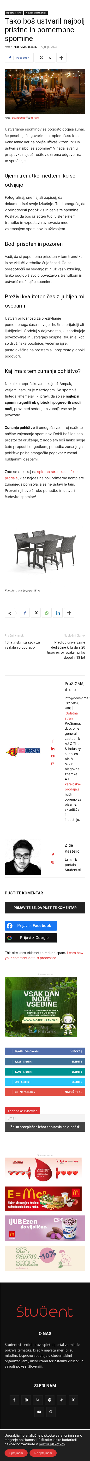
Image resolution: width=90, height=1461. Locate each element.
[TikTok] (61, 1400)
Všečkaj (76, 1051)
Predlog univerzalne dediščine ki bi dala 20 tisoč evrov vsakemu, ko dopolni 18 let (66, 650)
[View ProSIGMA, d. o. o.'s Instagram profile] (53, 764)
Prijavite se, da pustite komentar (45, 907)
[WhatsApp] (47, 613)
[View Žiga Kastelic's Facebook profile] (53, 855)
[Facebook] (25, 613)
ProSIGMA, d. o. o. (25, 46)
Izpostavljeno (14, 12)
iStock (35, 117)
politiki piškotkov (52, 1444)
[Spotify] (49, 1400)
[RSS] (37, 1400)
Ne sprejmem (43, 1453)
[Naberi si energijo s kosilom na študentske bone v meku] (43, 1213)
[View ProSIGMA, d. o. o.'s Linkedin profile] (53, 749)
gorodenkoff (20, 117)
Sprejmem (16, 1453)
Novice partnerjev (36, 12)
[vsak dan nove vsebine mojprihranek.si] (41, 1036)
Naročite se (73, 1092)
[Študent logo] (45, 1311)
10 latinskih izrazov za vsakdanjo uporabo (22, 645)
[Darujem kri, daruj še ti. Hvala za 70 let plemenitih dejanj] (43, 1184)
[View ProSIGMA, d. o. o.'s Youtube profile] (53, 756)
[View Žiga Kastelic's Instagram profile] (53, 862)
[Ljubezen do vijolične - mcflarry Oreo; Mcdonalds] (45, 1243)
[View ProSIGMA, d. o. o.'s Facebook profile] (53, 741)
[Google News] (51, 1412)
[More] (61, 57)
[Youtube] (39, 1412)
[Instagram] (26, 1400)
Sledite (77, 1061)
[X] (36, 613)
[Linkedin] (58, 613)
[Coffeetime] (45, 1273)
